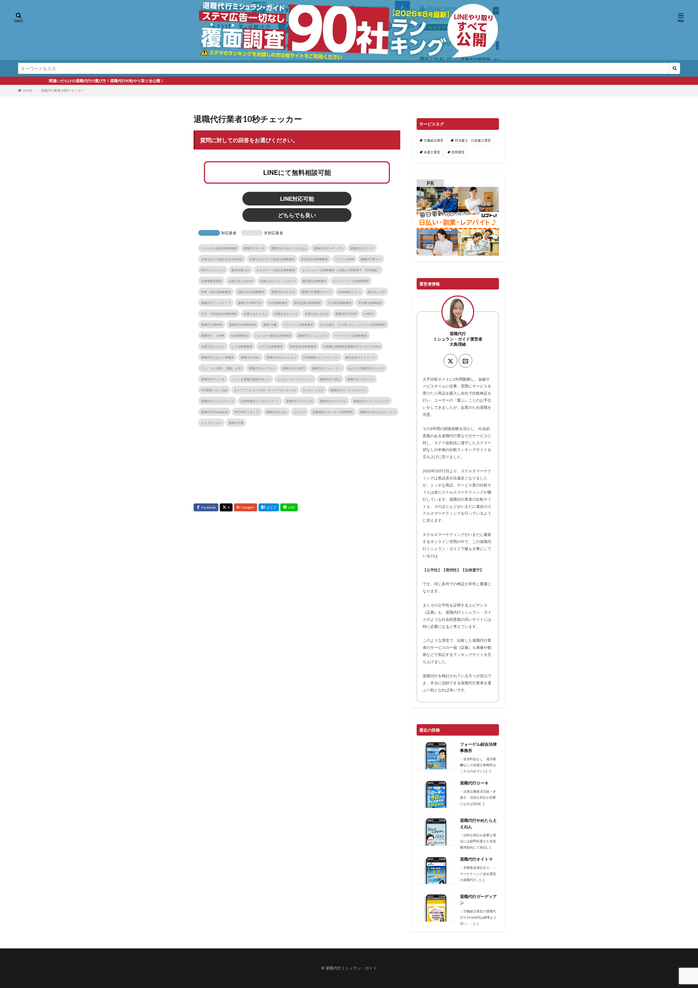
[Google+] (245, 507)
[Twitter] (226, 507)
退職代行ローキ (474, 782)
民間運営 (458, 152)
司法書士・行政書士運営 (473, 140)
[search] (674, 68)
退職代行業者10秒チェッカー (62, 90)
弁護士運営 (432, 152)
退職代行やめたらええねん (478, 823)
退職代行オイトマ (476, 858)
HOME (28, 90)
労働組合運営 (433, 140)
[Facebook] (206, 507)
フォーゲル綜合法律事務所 (478, 747)
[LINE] (289, 507)
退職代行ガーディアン (478, 899)
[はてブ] (268, 507)
